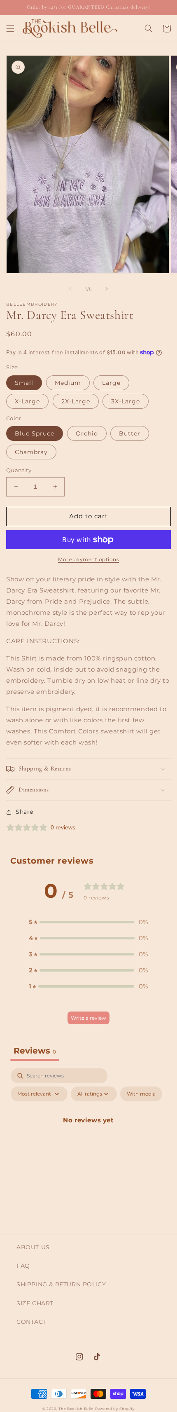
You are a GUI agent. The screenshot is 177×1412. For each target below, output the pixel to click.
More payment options (88, 559)
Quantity (18, 470)
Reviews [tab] (35, 1051)
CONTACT (31, 1321)
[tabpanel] (88, 1139)
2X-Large (75, 401)
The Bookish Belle (75, 1409)
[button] (10, 28)
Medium (68, 382)
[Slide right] (107, 289)
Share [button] (24, 811)
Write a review (88, 1018)
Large (111, 382)
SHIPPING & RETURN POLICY (61, 1284)
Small (24, 382)
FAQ (23, 1265)
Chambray (31, 452)
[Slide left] (70, 289)
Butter (129, 433)
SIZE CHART (35, 1303)
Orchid (87, 433)
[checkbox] (141, 1094)
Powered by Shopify (115, 1409)
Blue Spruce (34, 433)
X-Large (27, 401)
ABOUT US (33, 1247)
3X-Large (125, 401)
